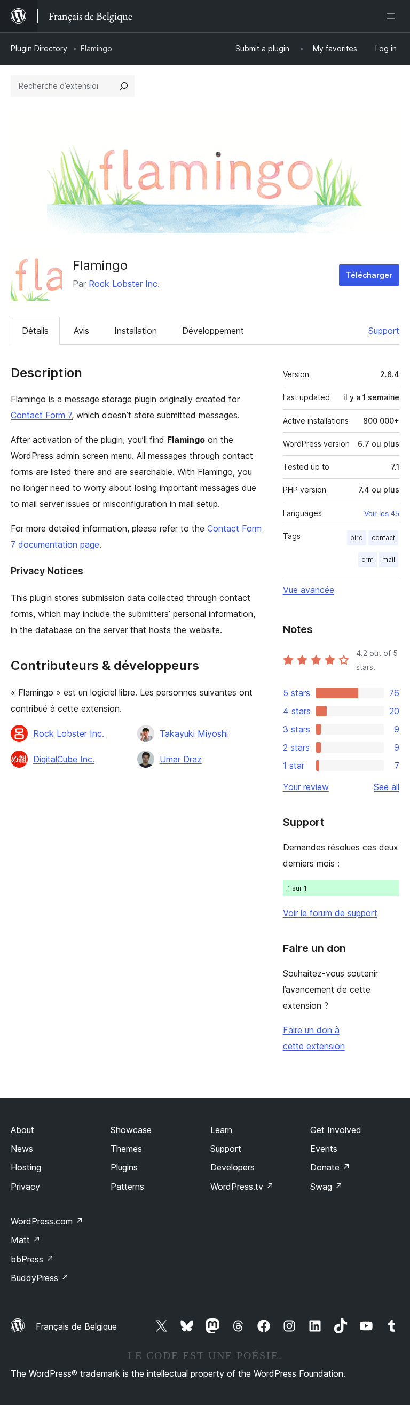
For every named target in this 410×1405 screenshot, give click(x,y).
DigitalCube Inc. (63, 759)
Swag (326, 1186)
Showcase (131, 1130)
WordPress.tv (242, 1186)
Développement (213, 330)
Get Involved (335, 1130)
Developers (232, 1167)
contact (383, 538)
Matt (26, 1240)
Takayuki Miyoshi (194, 733)
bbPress (32, 1259)
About (22, 1130)
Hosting (26, 1167)
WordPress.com (47, 1221)
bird (356, 538)
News (22, 1148)
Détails (35, 330)
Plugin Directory (39, 48)
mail (388, 560)
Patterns (127, 1186)
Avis (81, 330)
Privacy (25, 1186)
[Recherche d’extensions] (124, 86)
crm (367, 560)
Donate (330, 1167)
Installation (135, 330)
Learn (221, 1130)
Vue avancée (308, 589)
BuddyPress (40, 1278)
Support (383, 330)
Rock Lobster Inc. (124, 283)
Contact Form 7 (41, 415)
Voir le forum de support (330, 913)
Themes (126, 1148)
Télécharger (369, 274)
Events (323, 1148)
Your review (306, 787)
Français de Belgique (76, 1326)
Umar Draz (181, 759)
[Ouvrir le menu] (393, 16)
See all (386, 787)
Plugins (124, 1167)
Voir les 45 (381, 513)
